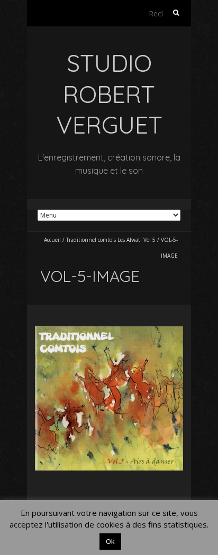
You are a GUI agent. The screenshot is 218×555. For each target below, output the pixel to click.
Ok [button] (110, 541)
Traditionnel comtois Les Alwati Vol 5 (111, 239)
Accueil (52, 239)
